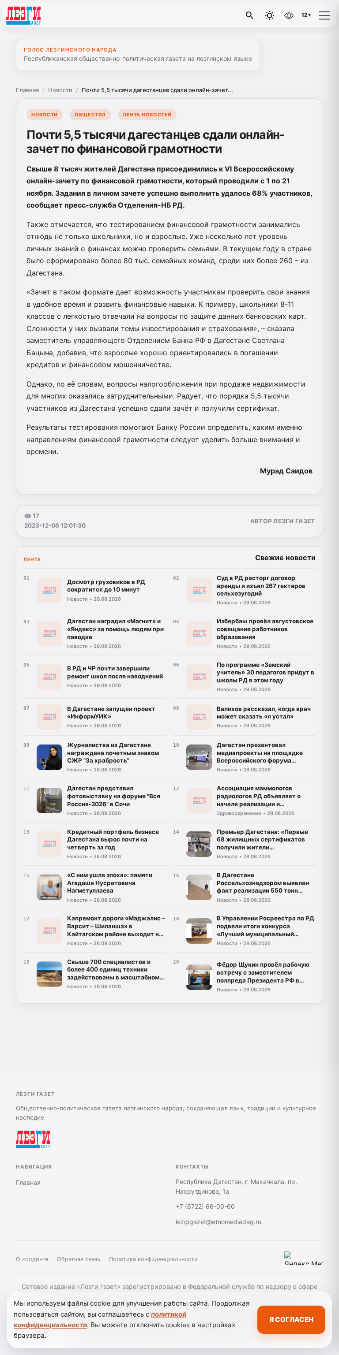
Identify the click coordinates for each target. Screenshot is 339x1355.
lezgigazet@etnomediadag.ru (218, 1221)
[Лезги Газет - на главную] (43, 15)
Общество (90, 115)
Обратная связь (78, 1259)
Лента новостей (147, 115)
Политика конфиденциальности (153, 1259)
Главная (27, 89)
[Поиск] (249, 15)
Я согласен (291, 1319)
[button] (324, 15)
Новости (60, 89)
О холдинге (32, 1259)
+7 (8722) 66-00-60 (205, 1206)
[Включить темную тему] (269, 15)
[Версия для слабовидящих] (288, 15)
